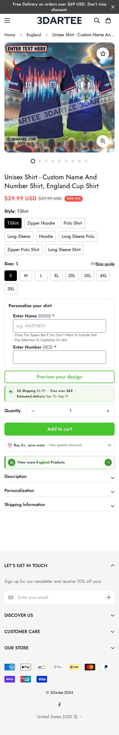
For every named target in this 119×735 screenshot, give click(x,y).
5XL (10, 289)
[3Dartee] (60, 20)
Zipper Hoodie (41, 223)
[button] (108, 20)
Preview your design (59, 376)
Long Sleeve (18, 236)
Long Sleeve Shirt (64, 249)
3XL (87, 275)
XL (56, 275)
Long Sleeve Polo (78, 236)
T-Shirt (13, 223)
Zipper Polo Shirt (23, 249)
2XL (71, 275)
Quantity (12, 410)
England (34, 35)
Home (9, 35)
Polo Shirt (73, 223)
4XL (103, 275)
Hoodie (46, 236)
